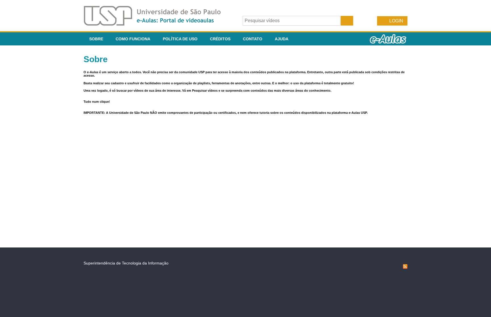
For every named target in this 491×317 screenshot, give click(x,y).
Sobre (96, 39)
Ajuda (281, 39)
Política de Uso (180, 39)
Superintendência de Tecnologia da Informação (126, 263)
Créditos (220, 39)
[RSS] (405, 267)
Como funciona (133, 39)
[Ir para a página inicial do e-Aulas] (157, 24)
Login (396, 20)
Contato (252, 39)
